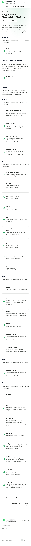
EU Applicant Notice (7, 531)
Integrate (17, 12)
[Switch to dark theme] (27, 540)
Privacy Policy (5, 528)
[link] (15, 51)
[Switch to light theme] (25, 540)
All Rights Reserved (7, 525)
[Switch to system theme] (22, 540)
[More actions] (29, 2)
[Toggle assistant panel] (26, 2)
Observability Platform (7, 12)
